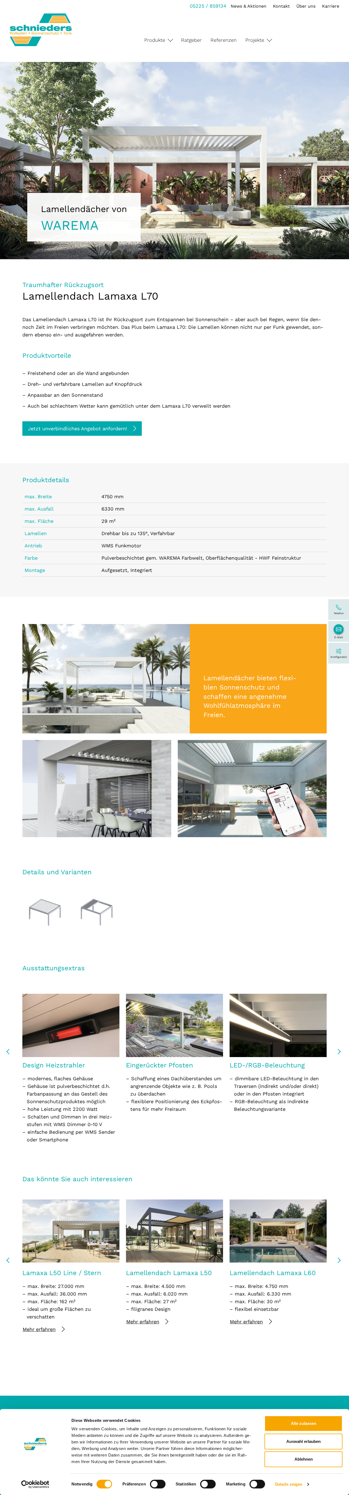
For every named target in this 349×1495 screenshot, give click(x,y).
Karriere (330, 6)
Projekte (254, 40)
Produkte (154, 40)
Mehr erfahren (39, 1329)
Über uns (305, 6)
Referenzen (223, 40)
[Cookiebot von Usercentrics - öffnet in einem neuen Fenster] (35, 1484)
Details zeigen (288, 1484)
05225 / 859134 (208, 6)
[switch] (158, 1484)
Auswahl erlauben (303, 1441)
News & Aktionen (248, 6)
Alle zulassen (303, 1423)
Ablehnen (303, 1459)
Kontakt (281, 6)
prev (9, 1053)
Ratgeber (191, 40)
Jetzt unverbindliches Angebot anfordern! (77, 428)
